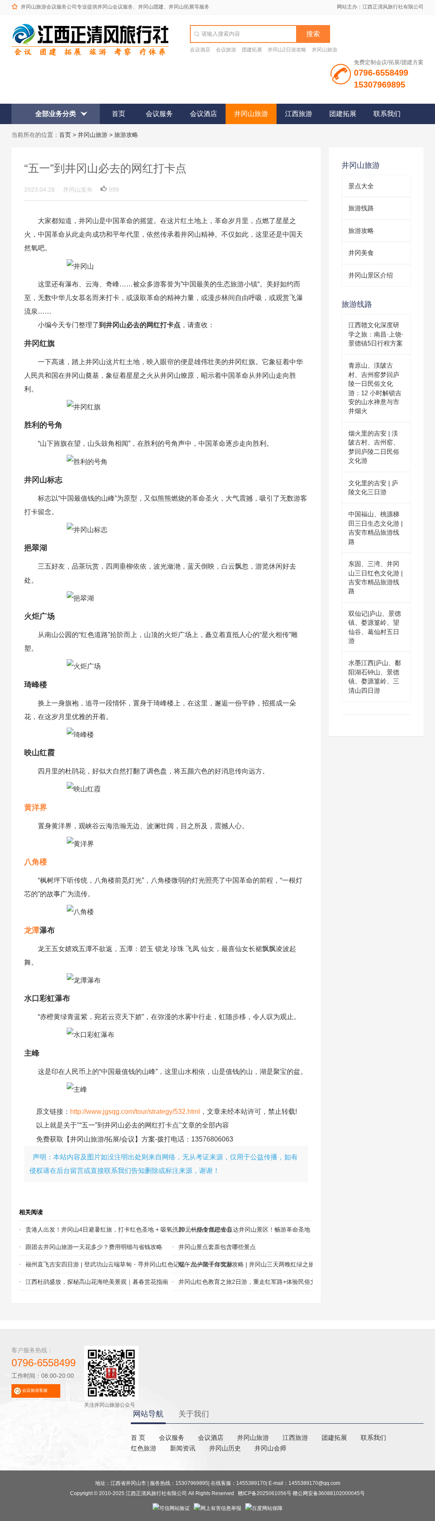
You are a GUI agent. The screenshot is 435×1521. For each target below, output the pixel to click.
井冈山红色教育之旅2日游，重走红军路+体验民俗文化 (231, 1281)
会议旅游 (226, 50)
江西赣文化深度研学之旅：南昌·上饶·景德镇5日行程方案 (376, 334)
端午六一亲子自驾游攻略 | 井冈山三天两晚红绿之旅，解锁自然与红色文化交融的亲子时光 (231, 1264)
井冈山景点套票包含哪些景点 (217, 1246)
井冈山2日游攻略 (287, 50)
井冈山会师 (270, 1448)
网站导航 (148, 1414)
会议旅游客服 (35, 1390)
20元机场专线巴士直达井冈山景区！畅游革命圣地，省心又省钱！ (231, 1229)
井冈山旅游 (324, 50)
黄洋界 (35, 807)
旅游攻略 (126, 134)
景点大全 (361, 186)
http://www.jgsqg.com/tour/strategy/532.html (135, 1111)
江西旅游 (298, 113)
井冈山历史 (225, 1448)
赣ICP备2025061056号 (264, 1493)
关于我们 (193, 1414)
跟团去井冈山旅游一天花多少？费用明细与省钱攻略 (78, 1246)
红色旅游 (143, 1448)
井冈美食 (361, 252)
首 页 (138, 1437)
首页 (118, 113)
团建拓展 (252, 50)
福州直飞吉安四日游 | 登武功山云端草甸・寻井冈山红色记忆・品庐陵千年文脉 (78, 1264)
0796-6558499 (43, 1362)
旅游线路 (361, 208)
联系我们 (387, 113)
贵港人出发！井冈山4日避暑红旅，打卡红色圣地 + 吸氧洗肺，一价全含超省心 (78, 1229)
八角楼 (35, 862)
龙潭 (32, 930)
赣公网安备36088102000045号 (329, 1493)
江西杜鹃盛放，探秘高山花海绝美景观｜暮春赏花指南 (78, 1281)
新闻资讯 (182, 1448)
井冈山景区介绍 (370, 275)
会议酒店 (200, 50)
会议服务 (159, 113)
